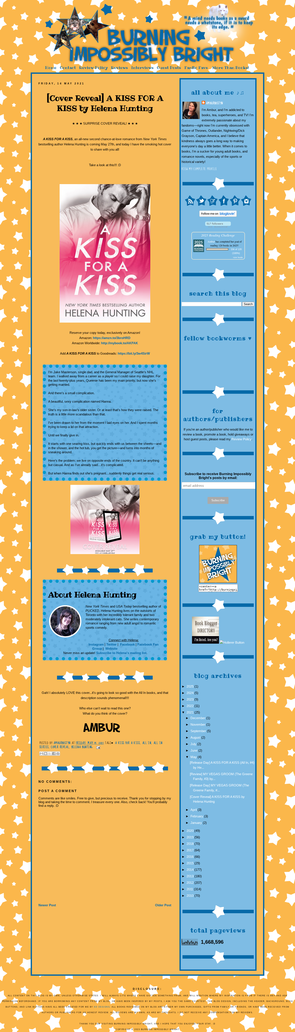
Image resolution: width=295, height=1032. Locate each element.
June (194, 750)
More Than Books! (230, 67)
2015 (190, 863)
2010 (190, 895)
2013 (190, 876)
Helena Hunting (82, 747)
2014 (190, 869)
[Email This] (41, 753)
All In (146, 743)
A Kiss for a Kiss (127, 743)
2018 (190, 844)
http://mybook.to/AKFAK (119, 343)
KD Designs (102, 1007)
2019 (190, 837)
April (194, 810)
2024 (190, 693)
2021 (190, 712)
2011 (190, 889)
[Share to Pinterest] (58, 753)
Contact (68, 67)
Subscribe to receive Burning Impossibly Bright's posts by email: (218, 476)
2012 (190, 882)
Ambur (211, 241)
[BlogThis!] (45, 753)
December (198, 718)
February (197, 816)
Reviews (119, 67)
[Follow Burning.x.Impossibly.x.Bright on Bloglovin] (218, 215)
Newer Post (47, 905)
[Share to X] (50, 753)
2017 (190, 850)
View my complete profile (199, 169)
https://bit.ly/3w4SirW (134, 353)
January (196, 823)
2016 (190, 856)
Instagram (96, 644)
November (198, 724)
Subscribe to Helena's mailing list (121, 653)
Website (111, 648)
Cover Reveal (60, 747)
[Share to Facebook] (54, 753)
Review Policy (93, 67)
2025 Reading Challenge (218, 235)
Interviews (142, 67)
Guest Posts (169, 67)
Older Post (163, 905)
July (193, 744)
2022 (190, 706)
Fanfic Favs (196, 67)
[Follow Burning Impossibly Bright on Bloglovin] (218, 226)
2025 (190, 686)
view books (238, 257)
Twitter (111, 644)
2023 (190, 699)
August (195, 737)
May (194, 757)
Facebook (127, 644)
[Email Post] (97, 747)
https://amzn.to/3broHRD (111, 338)
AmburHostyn (214, 103)
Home (51, 67)
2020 (190, 831)
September (198, 731)
